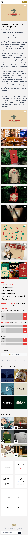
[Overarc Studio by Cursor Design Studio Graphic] (20, 389)
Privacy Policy (4, 529)
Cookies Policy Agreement (12, 529)
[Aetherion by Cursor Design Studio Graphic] (7, 389)
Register (24, 1)
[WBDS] (18, 479)
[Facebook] (23, 481)
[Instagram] (21, 479)
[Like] (25, 6)
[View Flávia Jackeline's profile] (2, 427)
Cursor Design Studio (9, 284)
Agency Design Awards (5, 530)
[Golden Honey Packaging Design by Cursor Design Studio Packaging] (20, 375)
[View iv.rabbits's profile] (16, 441)
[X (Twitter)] (21, 481)
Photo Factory (4, 305)
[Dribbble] (18, 481)
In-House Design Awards (15, 530)
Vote (25, 313)
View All (24, 366)
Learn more (10, 532)
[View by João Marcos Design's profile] (2, 455)
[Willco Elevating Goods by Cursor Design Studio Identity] (20, 402)
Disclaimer (14, 530)
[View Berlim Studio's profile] (16, 455)
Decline (15, 532)
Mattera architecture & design (8, 303)
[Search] (17, 2)
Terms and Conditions (22, 529)
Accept (19, 532)
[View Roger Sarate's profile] (16, 427)
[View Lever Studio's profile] (2, 441)
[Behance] (23, 479)
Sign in (20, 1)
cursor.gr (21, 468)
